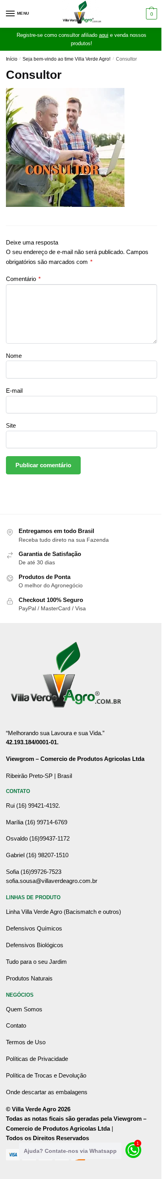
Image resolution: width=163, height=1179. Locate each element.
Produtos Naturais (29, 978)
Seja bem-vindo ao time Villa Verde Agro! (66, 59)
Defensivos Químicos (34, 928)
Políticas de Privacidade (37, 1058)
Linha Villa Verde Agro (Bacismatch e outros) (63, 911)
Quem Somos (24, 1009)
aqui (103, 35)
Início (11, 59)
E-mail (14, 390)
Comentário (23, 278)
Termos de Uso (25, 1042)
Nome (14, 355)
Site (11, 425)
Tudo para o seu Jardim (36, 961)
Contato (16, 1025)
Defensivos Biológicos (34, 945)
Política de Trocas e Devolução (46, 1075)
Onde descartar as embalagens (46, 1092)
